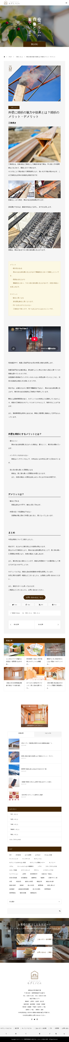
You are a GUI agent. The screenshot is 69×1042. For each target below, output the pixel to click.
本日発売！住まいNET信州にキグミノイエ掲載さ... (34, 661)
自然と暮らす (51, 885)
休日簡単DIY (33, 874)
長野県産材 (47, 889)
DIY (10, 855)
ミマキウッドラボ (48, 870)
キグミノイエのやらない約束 (17, 862)
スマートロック (25, 870)
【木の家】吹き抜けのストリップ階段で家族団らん (55, 685)
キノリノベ (52, 862)
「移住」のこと (13, 834)
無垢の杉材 (12, 885)
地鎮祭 (42, 877)
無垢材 (22, 885)
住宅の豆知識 (13, 877)
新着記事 (21, 733)
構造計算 (39, 881)
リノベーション (13, 874)
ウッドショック (13, 858)
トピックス (48, 733)
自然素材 (11, 889)
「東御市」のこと (14, 829)
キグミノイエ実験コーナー (37, 862)
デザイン (36, 870)
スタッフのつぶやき (15, 839)
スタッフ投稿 (13, 870)
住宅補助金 (24, 877)
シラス (40, 866)
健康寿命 (33, 877)
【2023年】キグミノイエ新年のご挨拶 (32, 795)
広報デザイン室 (53, 877)
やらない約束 (48, 855)
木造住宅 (18, 881)
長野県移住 (12, 893)
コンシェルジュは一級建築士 (25, 866)
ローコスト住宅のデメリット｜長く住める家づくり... (34, 685)
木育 (10, 881)
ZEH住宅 (18, 855)
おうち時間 (28, 855)
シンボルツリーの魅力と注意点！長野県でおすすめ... (14, 661)
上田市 (24, 874)
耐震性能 (40, 885)
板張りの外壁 (29, 881)
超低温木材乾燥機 (24, 889)
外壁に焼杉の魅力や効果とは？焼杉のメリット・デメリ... (37, 756)
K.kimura (18, 613)
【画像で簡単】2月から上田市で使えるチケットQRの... (36, 782)
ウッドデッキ (26, 858)
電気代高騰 (23, 893)
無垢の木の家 (50, 881)
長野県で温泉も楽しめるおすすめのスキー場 (33, 769)
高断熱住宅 (33, 893)
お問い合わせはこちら (34, 597)
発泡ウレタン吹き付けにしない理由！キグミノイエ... (55, 661)
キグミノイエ (38, 858)
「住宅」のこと (14, 107)
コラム (11, 866)
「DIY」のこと (13, 814)
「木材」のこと (36, 613)
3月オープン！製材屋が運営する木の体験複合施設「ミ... (37, 743)
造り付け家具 (36, 889)
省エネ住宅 (31, 885)
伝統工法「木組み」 (47, 874)
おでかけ (37, 855)
